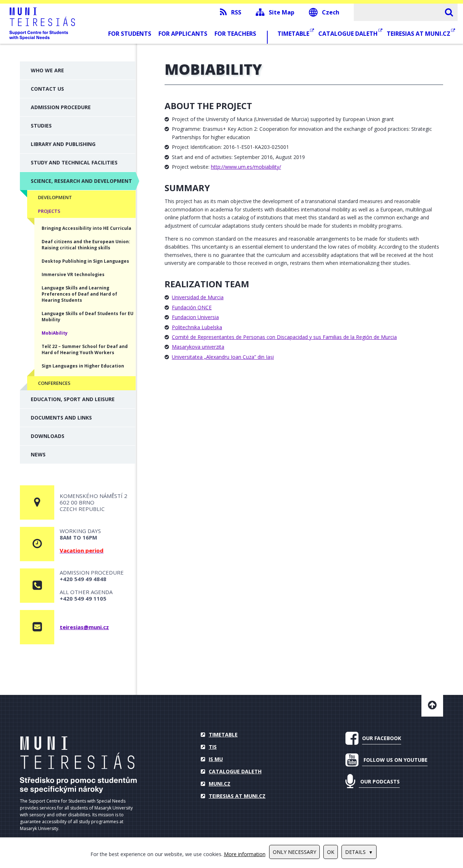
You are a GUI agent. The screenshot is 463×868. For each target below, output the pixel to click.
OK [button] (330, 851)
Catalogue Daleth (348, 34)
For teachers (235, 34)
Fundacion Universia (195, 317)
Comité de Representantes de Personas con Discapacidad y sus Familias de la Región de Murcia (284, 337)
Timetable (294, 34)
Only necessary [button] (294, 851)
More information (245, 854)
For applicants (182, 34)
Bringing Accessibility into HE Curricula (86, 228)
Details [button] (355, 851)
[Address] (37, 502)
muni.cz (219, 783)
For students (129, 34)
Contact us (47, 88)
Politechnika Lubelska (197, 327)
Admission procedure (61, 107)
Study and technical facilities (74, 162)
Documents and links (61, 417)
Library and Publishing (63, 144)
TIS (213, 746)
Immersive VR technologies (73, 274)
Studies (41, 125)
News (38, 454)
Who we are (47, 70)
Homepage (78, 764)
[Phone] (37, 585)
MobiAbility (55, 333)
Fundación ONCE (192, 307)
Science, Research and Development (81, 180)
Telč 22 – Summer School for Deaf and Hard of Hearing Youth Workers (85, 349)
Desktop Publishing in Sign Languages (85, 261)
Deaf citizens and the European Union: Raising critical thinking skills (86, 245)
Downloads (47, 436)
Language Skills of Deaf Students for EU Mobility (87, 316)
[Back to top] (432, 706)
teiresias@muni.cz (84, 627)
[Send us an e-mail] (37, 627)
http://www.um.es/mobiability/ (246, 166)
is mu (216, 759)
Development (55, 197)
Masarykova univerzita (198, 346)
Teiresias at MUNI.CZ (419, 34)
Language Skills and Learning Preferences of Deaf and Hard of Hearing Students (79, 294)
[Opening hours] (37, 544)
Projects (49, 211)
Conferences (54, 383)
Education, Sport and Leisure (73, 399)
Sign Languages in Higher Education (83, 366)
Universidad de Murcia (198, 297)
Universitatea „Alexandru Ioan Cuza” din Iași (223, 356)
